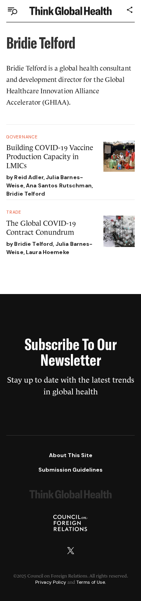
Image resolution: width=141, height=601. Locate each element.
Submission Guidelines (70, 469)
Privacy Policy (50, 582)
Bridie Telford (25, 193)
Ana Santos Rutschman (59, 185)
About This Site (70, 455)
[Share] (130, 10)
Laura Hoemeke (47, 252)
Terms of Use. (91, 582)
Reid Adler (28, 177)
